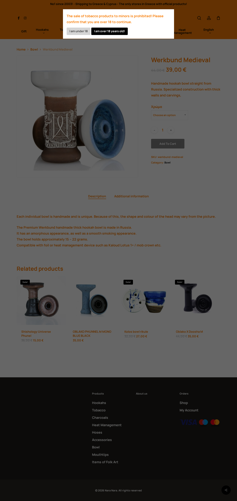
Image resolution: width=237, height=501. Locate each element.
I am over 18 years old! (109, 31)
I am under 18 (78, 31)
